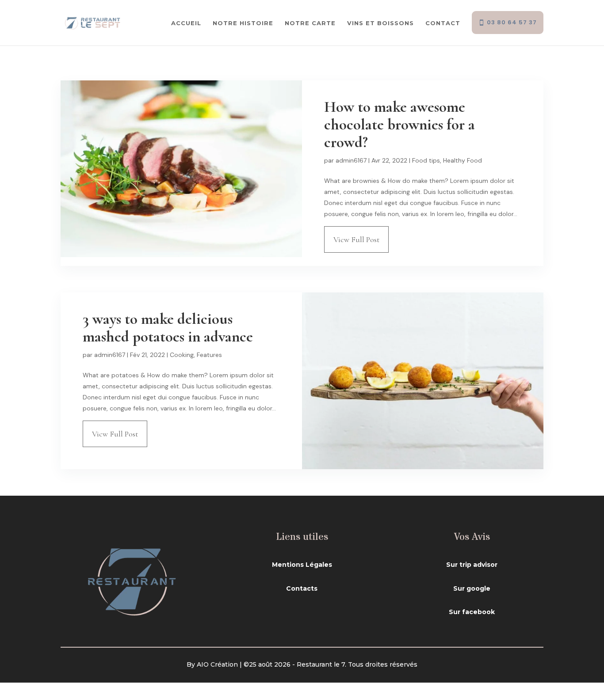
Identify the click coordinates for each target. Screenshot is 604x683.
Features (209, 355)
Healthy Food (462, 160)
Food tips (426, 160)
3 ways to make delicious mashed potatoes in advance (168, 328)
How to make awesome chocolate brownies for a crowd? (399, 125)
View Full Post (356, 239)
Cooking (182, 355)
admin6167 (351, 160)
